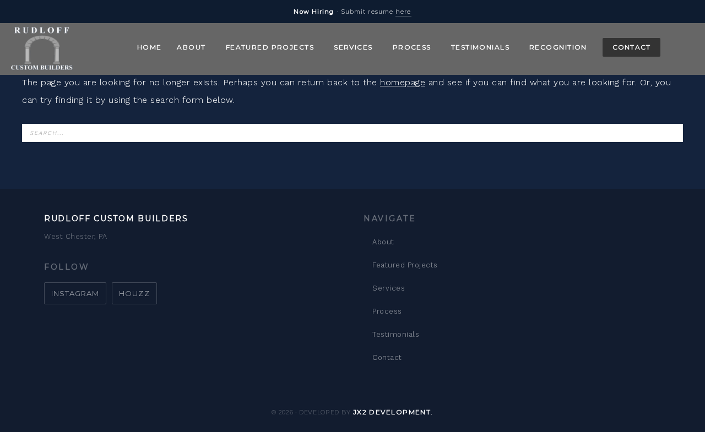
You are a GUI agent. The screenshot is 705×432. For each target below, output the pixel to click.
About (383, 242)
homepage (402, 82)
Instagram (75, 293)
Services (388, 288)
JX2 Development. (393, 412)
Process (387, 311)
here (403, 11)
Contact (387, 357)
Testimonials (395, 334)
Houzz (134, 293)
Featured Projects (405, 265)
